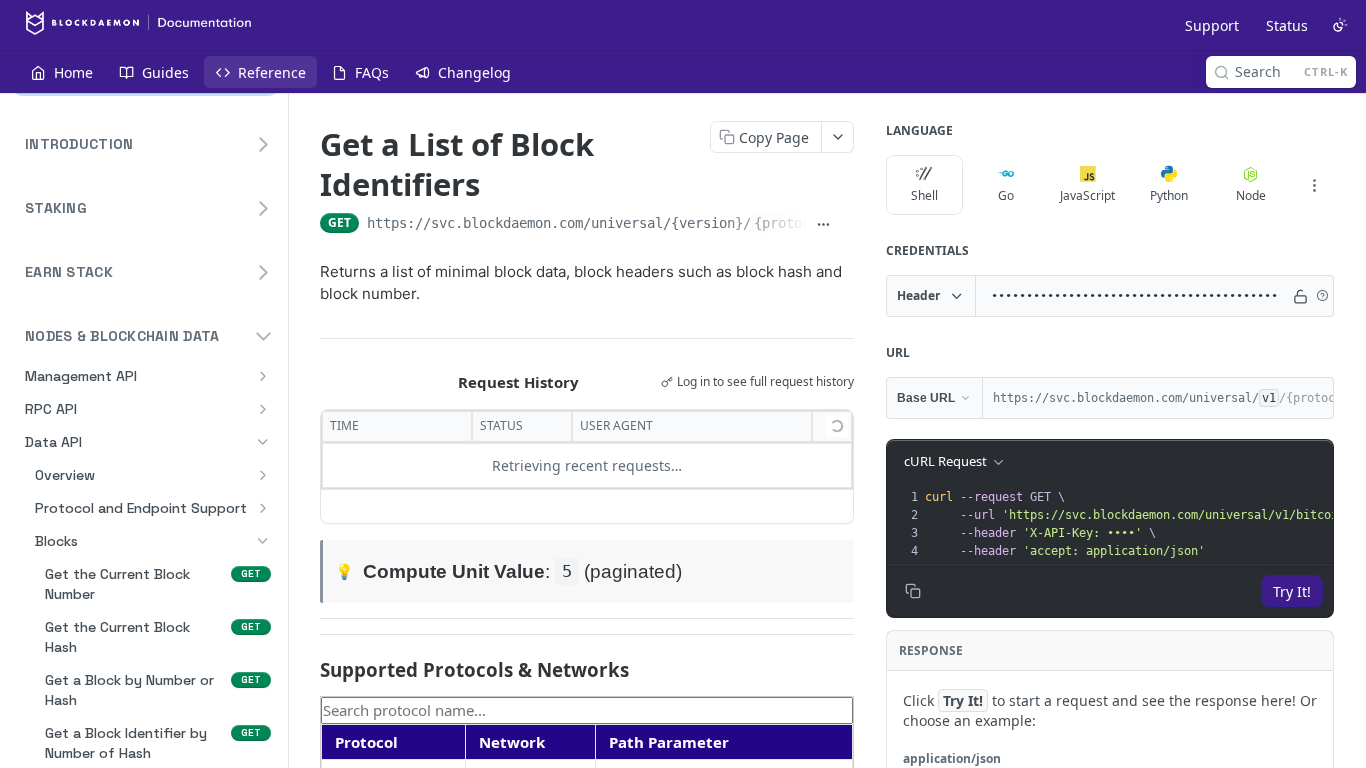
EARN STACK (69, 272)
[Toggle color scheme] (1340, 25)
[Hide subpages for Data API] (263, 442)
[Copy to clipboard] (846, 225)
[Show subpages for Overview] (263, 475)
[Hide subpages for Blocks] (263, 541)
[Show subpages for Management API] (263, 376)
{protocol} (794, 223)
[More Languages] (1314, 185)
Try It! (1292, 591)
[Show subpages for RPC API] (263, 409)
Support (1212, 25)
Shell (924, 195)
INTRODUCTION (79, 144)
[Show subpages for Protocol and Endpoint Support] (263, 508)
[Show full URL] (823, 225)
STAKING (56, 208)
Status (1287, 25)
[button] (1322, 296)
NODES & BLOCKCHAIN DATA (122, 336)
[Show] (1300, 296)
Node (1251, 195)
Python (1169, 195)
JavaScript (1087, 195)
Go (1006, 195)
